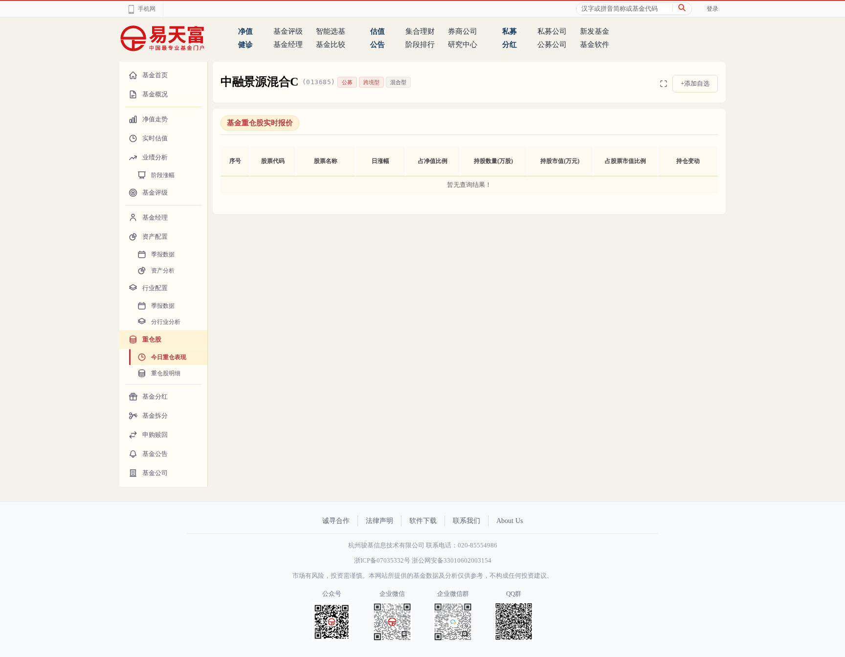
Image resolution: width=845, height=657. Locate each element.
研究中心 (462, 44)
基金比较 (330, 44)
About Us (509, 520)
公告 (377, 44)
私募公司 (552, 31)
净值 (245, 31)
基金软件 (594, 44)
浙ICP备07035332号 (382, 560)
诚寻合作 (336, 520)
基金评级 (288, 31)
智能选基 (330, 31)
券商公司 (462, 31)
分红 (509, 44)
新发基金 (594, 31)
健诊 (245, 44)
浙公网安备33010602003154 (451, 560)
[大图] (663, 84)
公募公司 (552, 44)
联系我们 (466, 520)
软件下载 (423, 520)
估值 (377, 31)
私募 (509, 31)
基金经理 (288, 44)
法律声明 (379, 520)
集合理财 (420, 31)
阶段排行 (420, 44)
